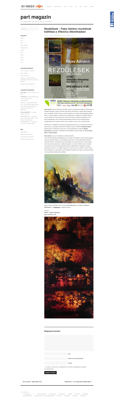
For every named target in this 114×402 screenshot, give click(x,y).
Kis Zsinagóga (52, 394)
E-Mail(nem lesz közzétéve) (75, 358)
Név (69, 354)
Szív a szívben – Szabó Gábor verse (32, 381)
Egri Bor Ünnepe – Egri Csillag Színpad (44, 395)
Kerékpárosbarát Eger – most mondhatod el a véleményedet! (29, 98)
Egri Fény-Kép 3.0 (25, 75)
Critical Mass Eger (41, 394)
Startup (91, 6)
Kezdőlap (49, 6)
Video (85, 6)
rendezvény (56, 207)
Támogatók (67, 395)
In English (75, 395)
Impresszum (83, 395)
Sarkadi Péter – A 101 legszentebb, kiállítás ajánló (78, 381)
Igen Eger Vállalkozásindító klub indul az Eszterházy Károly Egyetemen (29, 108)
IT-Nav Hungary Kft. (25, 392)
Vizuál (72, 35)
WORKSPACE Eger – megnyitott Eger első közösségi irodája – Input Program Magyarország (29, 118)
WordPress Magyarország (27, 139)
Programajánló (57, 6)
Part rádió (59, 395)
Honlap (70, 363)
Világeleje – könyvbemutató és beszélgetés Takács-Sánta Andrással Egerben (30, 79)
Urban (65, 6)
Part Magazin (62, 394)
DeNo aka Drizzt (55, 35)
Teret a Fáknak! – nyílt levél (27, 71)
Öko (81, 6)
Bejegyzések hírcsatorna (27, 134)
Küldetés (70, 394)
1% (34, 394)
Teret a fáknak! (24, 73)
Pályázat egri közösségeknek (28, 84)
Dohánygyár (85, 394)
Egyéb (22, 38)
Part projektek (24, 45)
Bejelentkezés (24, 132)
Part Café (77, 394)
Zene (71, 6)
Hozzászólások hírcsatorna (27, 137)
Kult (76, 6)
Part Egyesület (26, 394)
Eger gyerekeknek (27, 395)
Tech (22, 52)
